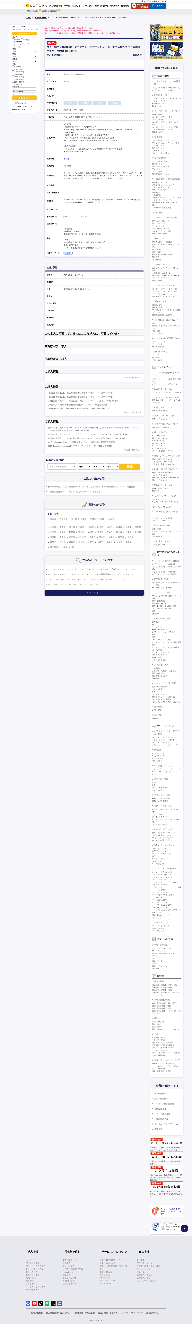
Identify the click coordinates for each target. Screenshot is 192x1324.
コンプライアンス (159, 694)
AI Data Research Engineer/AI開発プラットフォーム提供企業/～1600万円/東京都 (81, 442)
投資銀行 (68, 253)
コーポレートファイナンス (59, 569)
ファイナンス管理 (162, 592)
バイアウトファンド (99, 569)
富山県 (81, 532)
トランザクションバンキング (163, 294)
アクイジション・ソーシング (163, 185)
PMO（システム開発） (161, 801)
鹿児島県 (54, 547)
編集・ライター (158, 961)
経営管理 (158, 707)
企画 (154, 635)
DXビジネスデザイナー (161, 756)
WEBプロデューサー (160, 851)
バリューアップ (81, 569)
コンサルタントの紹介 (35, 1269)
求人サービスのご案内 (35, 1266)
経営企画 (155, 622)
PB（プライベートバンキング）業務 (166, 310)
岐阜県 (110, 532)
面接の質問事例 (32, 1275)
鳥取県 (93, 537)
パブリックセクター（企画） (167, 561)
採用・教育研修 (158, 673)
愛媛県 (72, 542)
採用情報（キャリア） (146, 1275)
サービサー (156, 355)
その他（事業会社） (159, 660)
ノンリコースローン (75, 584)
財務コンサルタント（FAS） (163, 473)
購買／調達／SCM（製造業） (163, 1043)
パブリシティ (143, 1272)
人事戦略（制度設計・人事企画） (165, 671)
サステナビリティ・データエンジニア (166, 769)
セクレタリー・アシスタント (163, 640)
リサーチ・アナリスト (160, 278)
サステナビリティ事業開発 (162, 588)
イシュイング (157, 344)
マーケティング (158, 627)
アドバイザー (53, 579)
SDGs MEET (105, 1284)
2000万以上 (18, 84)
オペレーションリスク (160, 229)
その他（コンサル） (163, 541)
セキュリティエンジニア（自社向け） (166, 702)
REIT (64, 579)
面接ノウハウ (32, 1272)
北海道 (53, 527)
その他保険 (156, 260)
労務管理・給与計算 (159, 676)
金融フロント (160, 301)
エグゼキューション (77, 574)
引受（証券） (157, 331)
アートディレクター (159, 951)
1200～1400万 (19, 74)
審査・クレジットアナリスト (76, 217)
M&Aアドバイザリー (160, 488)
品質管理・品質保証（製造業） (164, 1045)
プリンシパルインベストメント (164, 140)
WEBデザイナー (158, 856)
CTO (154, 783)
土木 (154, 210)
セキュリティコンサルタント (163, 507)
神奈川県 (63, 519)
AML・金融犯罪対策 (160, 234)
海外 (73, 547)
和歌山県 (82, 537)
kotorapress (105, 1278)
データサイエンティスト (161, 926)
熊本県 (110, 542)
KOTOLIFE (105, 1275)
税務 (154, 611)
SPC (102, 579)
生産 (156, 1034)
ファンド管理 (157, 172)
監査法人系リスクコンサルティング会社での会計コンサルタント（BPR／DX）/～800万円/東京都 (88, 434)
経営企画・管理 (161, 779)
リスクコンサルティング (165, 496)
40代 (28, 44)
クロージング (92, 584)
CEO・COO (156, 710)
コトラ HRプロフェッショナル (113, 1260)
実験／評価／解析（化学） (162, 1008)
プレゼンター (157, 169)
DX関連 (157, 750)
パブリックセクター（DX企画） (164, 737)
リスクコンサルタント (160, 499)
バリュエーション (127, 569)
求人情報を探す (41, 17)
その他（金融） (161, 351)
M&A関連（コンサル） (164, 485)
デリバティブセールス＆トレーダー (165, 276)
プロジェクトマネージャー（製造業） (166, 1053)
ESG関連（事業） (162, 579)
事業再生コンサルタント (161, 427)
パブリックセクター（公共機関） (165, 574)
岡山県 (112, 537)
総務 (154, 637)
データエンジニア (159, 900)
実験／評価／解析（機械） (162, 1006)
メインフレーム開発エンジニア (164, 875)
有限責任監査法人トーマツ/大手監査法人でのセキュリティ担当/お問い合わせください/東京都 (86, 438)
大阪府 (102, 519)
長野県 (72, 532)
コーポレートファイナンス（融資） (165, 289)
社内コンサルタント (159, 788)
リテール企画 (157, 333)
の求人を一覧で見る (131, 378)
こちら (22, 109)
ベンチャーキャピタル (160, 153)
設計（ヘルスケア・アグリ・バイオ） (166, 1029)
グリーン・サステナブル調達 (163, 1048)
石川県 (91, 532)
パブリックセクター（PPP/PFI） (164, 90)
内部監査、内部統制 (159, 687)
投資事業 (158, 137)
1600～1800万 (19, 79)
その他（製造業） (159, 1055)
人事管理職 (156, 668)
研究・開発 (159, 981)
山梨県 (53, 532)
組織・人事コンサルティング (167, 456)
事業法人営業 (157, 307)
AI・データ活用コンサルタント (164, 451)
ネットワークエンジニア (161, 905)
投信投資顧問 (160, 158)
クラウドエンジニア (159, 892)
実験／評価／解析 (162, 1000)
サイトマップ (137, 1313)
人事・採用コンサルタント (162, 462)
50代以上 (17, 47)
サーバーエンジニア (159, 908)
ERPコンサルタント (160, 438)
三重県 (128, 532)
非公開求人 (27, 39)
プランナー (156, 956)
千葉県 (83, 519)
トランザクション (55, 584)
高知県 (81, 542)
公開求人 (17, 39)
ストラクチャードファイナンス (164, 130)
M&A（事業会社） (159, 657)
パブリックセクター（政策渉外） (165, 572)
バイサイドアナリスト (160, 166)
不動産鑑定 (156, 192)
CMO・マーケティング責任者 (163, 632)
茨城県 (119, 527)
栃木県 (128, 527)
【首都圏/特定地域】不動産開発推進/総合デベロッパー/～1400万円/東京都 (78, 408)
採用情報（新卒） (145, 1278)
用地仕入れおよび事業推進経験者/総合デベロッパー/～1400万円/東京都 (77, 405)
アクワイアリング (159, 342)
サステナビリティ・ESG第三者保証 (165, 397)
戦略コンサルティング (164, 407)
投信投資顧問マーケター (161, 174)
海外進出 (158, 715)
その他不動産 (157, 213)
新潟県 (62, 532)
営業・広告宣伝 (161, 945)
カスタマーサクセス (159, 824)
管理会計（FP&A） (159, 604)
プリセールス (157, 814)
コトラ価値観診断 (108, 1263)
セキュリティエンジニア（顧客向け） (166, 910)
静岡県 (119, 532)
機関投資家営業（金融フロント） (165, 315)
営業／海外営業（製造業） (162, 1071)
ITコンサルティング (163, 432)
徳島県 (53, 542)
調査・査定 (156, 252)
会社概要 (141, 1260)
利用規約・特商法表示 (85, 1313)
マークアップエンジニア (161, 849)
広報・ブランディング (160, 966)
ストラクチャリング (56, 574)
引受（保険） (157, 250)
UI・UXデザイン (158, 864)
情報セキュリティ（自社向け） (164, 697)
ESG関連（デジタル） (164, 766)
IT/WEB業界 (68, 1272)
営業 (154, 959)
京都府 (53, 537)
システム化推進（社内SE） (162, 835)
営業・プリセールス (163, 806)
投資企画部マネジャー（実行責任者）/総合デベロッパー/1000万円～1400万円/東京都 (83, 401)
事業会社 (96, 492)
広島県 (121, 537)
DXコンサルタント (159, 448)
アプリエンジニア (159, 918)
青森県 (62, 527)
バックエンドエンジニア (161, 880)
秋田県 (91, 527)
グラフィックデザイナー (161, 948)
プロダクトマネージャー (161, 655)
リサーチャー (157, 537)
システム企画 (157, 790)
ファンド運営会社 (127, 486)
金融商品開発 (157, 281)
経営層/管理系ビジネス (73, 1269)
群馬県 (138, 527)
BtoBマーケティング (160, 630)
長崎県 (100, 542)
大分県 (119, 542)
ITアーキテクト (158, 446)
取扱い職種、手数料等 (108, 1313)
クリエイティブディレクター (163, 954)
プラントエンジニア (159, 1050)
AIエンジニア (157, 761)
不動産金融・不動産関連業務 (167, 179)
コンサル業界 (68, 1266)
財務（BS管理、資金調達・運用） (165, 606)
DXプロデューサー (159, 753)
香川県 (62, 542)
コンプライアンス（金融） (162, 231)
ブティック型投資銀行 (90, 486)
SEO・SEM (156, 861)
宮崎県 (128, 542)
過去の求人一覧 (32, 1289)
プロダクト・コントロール (162, 609)
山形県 (100, 527)
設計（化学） (157, 1027)
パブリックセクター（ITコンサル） (165, 384)
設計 (156, 1018)
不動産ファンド (158, 151)
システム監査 (157, 689)
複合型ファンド (158, 148)
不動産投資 (106, 574)
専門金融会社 (110, 486)
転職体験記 (31, 1278)
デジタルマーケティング (161, 854)
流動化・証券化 (158, 132)
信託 (154, 323)
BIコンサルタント (159, 443)
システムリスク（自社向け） (163, 699)
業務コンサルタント (159, 419)
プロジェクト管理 (162, 795)
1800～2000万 (19, 82)
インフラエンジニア (159, 902)
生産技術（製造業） (159, 1040)
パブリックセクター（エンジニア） (165, 742)
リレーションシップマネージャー (165, 291)
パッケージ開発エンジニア (162, 872)
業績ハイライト (144, 1269)
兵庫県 (138, 532)
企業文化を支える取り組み (148, 1266)
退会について (152, 1313)
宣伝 (154, 964)
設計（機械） (157, 1024)
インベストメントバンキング (167, 111)
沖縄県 (64, 547)
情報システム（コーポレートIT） (164, 833)
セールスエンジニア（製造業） (164, 1064)
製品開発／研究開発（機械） (163, 987)
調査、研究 (156, 529)
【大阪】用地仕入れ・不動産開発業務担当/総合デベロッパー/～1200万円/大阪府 (81, 393)
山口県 (130, 537)
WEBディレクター (159, 859)
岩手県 (72, 527)
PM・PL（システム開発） (162, 798)
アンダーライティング (123, 574)
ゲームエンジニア (159, 913)
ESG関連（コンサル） (164, 389)
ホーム (29, 1260)
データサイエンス (162, 922)
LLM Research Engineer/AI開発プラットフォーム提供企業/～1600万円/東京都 (80, 446)
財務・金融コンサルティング (167, 469)
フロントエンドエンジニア (162, 877)
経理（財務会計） (159, 601)
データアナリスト (159, 931)
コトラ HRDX (106, 1272)
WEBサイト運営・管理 (161, 840)
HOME (28, 17)
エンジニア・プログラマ (165, 868)
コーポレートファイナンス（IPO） (165, 127)
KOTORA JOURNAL (109, 1281)
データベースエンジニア (161, 897)
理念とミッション (145, 1263)
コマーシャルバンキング (165, 285)
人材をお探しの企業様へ (149, 1)
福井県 (100, 532)
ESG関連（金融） (162, 95)
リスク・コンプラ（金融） (166, 217)
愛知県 (93, 519)
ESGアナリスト (158, 104)
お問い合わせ (37, 1313)
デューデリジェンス (78, 579)
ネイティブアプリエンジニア (163, 895)
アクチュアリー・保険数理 (162, 242)
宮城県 (81, 527)
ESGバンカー (157, 106)
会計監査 (155, 614)
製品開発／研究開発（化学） (163, 990)
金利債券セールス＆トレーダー (164, 273)
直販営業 (155, 257)
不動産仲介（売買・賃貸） (162, 208)
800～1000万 (18, 69)
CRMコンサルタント (160, 441)
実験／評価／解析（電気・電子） (165, 1003)
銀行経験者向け (69, 1284)
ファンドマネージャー (160, 161)
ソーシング (93, 574)
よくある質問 (32, 1284)
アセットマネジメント (160, 187)
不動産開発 (156, 195)
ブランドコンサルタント (161, 521)
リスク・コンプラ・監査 (165, 683)
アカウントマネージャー (161, 817)
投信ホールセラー (159, 164)
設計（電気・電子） (159, 1022)
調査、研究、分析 (162, 525)
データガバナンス (159, 928)
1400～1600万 (19, 77)
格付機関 (155, 358)
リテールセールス (159, 312)
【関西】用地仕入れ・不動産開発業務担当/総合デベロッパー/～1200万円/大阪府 (81, 397)
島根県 (102, 537)
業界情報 (30, 1281)
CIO (153, 785)
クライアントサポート (160, 652)
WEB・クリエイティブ (164, 845)
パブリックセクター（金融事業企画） (166, 88)
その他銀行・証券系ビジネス (167, 320)
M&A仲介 (155, 491)
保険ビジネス (160, 238)
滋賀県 (62, 537)
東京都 (66, 159)
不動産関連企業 (55, 492)
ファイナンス (126, 579)
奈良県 (72, 537)
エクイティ (112, 579)
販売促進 (155, 969)
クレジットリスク (159, 224)
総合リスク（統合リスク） (162, 221)
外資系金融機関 (70, 486)
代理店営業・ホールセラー (162, 255)
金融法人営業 (157, 305)
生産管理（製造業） (159, 1038)
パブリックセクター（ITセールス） (165, 745)
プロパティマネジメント (161, 190)
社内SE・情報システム (164, 829)
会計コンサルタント (159, 475)
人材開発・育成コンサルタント (164, 464)
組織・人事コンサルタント (162, 459)
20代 (15, 44)
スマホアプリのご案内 (35, 1286)
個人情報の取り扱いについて (59, 1313)
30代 (21, 44)
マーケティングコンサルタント (164, 518)
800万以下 (17, 66)
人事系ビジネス (161, 665)
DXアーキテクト (158, 758)
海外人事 (155, 678)
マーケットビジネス (163, 264)
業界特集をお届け (70, 1260)
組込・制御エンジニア (160, 915)
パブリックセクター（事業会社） (165, 564)
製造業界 (67, 1275)
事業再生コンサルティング (166, 424)
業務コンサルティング (164, 415)
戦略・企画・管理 (162, 618)
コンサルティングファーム (77, 492)
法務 (154, 692)
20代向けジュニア (71, 1281)
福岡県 (112, 519)
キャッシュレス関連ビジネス (167, 338)
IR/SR (154, 625)
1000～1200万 (19, 72)
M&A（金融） (157, 114)
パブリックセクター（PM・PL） (164, 740)
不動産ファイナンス (159, 182)
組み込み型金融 (158, 347)
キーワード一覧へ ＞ (94, 593)
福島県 (110, 527)
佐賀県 (91, 542)
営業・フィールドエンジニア (167, 1060)
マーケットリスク (159, 226)
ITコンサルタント (158, 436)
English (163, 1)
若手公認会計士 (69, 1278)
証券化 (114, 569)
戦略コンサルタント (159, 411)
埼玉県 (74, 519)
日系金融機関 (54, 486)
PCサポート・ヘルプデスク (162, 838)
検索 (130, 466)
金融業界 (67, 1263)
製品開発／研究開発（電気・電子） (165, 985)
